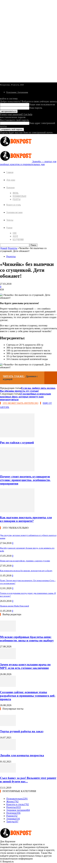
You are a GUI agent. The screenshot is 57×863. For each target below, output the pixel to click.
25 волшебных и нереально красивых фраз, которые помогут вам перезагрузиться (25, 396)
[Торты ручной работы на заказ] (8, 725)
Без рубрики (18, 239)
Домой (3, 248)
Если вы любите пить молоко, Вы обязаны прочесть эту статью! (28, 389)
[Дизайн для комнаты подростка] (8, 749)
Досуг (15, 236)
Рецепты (16, 199)
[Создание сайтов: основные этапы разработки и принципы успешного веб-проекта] (8, 686)
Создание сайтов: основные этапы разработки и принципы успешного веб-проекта (27, 695)
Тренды (9, 220)
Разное (9, 227)
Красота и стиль (13, 204)
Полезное (10, 187)
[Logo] (16, 147)
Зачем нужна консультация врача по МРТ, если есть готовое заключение (25, 666)
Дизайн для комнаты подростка (22, 755)
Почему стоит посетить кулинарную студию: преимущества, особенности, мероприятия (25, 480)
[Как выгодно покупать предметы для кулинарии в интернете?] (17, 511)
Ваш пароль (35, 107)
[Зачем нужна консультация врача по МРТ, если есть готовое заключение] (8, 658)
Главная (9, 172)
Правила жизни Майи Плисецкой (14, 606)
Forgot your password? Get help (16, 114)
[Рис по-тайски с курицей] (17, 436)
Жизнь (16, 192)
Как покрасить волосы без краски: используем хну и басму (26, 570)
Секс (15, 233)
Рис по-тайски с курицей (17, 442)
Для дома (10, 179)
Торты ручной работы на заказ (21, 731)
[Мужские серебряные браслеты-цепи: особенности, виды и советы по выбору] (8, 630)
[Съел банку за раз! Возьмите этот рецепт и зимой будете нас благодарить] (8, 771)
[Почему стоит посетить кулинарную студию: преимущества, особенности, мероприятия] (17, 470)
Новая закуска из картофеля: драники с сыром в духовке (25, 561)
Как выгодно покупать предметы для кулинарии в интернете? (26, 519)
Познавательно (19, 196)
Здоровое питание (14, 212)
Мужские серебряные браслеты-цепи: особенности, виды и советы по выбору (27, 638)
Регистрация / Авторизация (17, 92)
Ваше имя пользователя (42, 104)
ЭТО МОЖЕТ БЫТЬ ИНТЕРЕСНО (20, 403)
